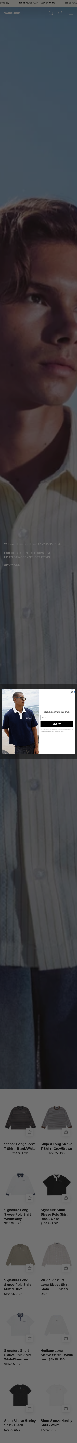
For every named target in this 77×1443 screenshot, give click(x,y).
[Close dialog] (72, 692)
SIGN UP (57, 724)
